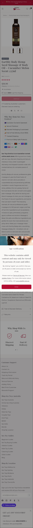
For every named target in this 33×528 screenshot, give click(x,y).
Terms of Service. (19, 275)
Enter (16, 287)
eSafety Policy (6, 278)
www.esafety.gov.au (22, 281)
